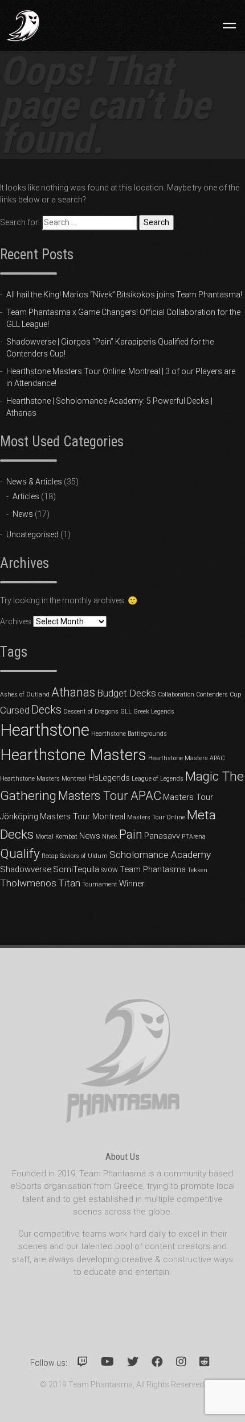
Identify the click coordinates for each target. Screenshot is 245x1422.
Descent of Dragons (91, 711)
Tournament (99, 884)
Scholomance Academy (160, 854)
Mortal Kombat (56, 836)
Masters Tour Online (156, 817)
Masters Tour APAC (109, 796)
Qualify (20, 853)
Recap (50, 856)
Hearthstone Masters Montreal (43, 778)
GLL (126, 711)
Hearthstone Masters (73, 754)
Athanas (73, 692)
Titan (69, 883)
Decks (46, 709)
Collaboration (176, 694)
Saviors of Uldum (84, 856)
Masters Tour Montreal (82, 816)
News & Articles (34, 481)
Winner (132, 883)
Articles (26, 496)
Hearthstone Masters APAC (186, 758)
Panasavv (162, 836)
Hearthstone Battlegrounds (129, 733)
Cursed (15, 710)
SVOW (109, 870)
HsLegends (109, 778)
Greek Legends (153, 711)
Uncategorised (32, 534)
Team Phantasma (153, 869)
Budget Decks (126, 693)
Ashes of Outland (25, 694)
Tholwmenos (28, 883)
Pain (130, 834)
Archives (15, 621)
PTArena (194, 836)
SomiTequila (76, 869)
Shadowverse (25, 869)
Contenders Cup (218, 694)
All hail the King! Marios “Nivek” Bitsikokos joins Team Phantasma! (124, 294)
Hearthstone (44, 730)
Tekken (197, 870)
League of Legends (157, 778)
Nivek (109, 836)
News (23, 514)
